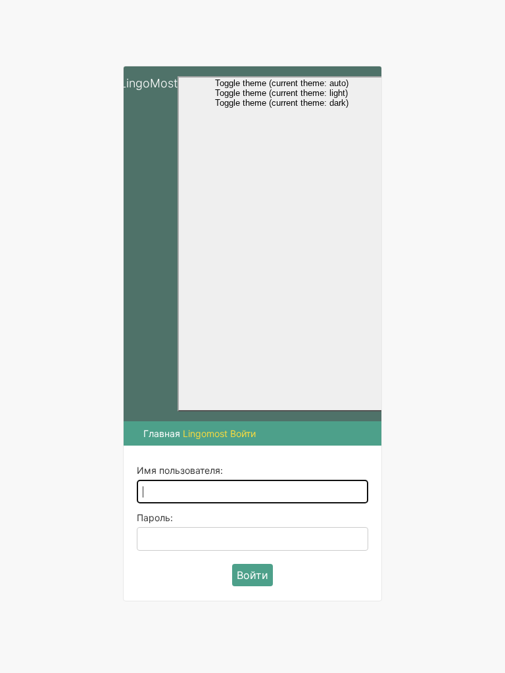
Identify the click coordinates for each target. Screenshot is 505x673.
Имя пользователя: (180, 470)
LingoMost (149, 83)
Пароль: (155, 517)
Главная (161, 433)
